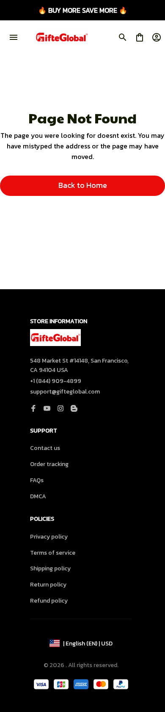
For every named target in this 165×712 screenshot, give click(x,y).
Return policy (48, 584)
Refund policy (49, 600)
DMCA (38, 496)
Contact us (45, 448)
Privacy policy (49, 536)
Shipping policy (50, 568)
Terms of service (52, 552)
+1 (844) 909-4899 (55, 381)
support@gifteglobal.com (65, 391)
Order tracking (49, 464)
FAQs (37, 480)
